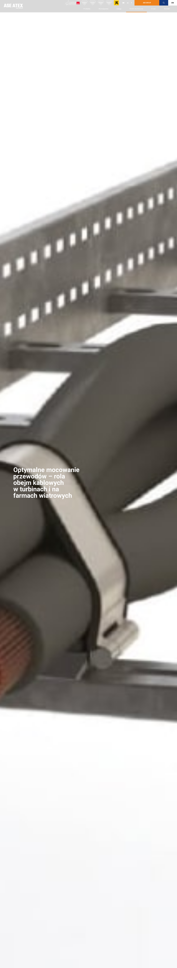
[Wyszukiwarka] (163, 3)
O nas (153, 9)
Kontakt (167, 9)
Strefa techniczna (136, 9)
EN (172, 3)
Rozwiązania (103, 9)
